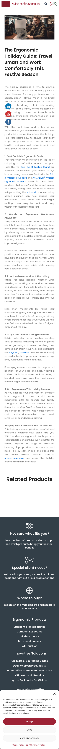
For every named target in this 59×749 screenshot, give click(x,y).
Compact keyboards (29, 631)
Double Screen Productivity (29, 665)
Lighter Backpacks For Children (29, 680)
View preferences (29, 738)
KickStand (25, 352)
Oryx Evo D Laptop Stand (35, 167)
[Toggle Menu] (6, 4)
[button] (54, 693)
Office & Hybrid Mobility (29, 675)
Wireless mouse (29, 636)
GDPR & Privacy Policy (35, 745)
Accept (30, 721)
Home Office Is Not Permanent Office (29, 670)
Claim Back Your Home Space (29, 661)
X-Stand (31, 192)
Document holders (29, 641)
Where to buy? (29, 598)
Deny (29, 729)
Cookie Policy (18, 745)
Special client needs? (29, 567)
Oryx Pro (14, 352)
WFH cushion (29, 646)
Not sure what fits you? (29, 533)
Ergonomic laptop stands (29, 627)
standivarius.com (14, 458)
